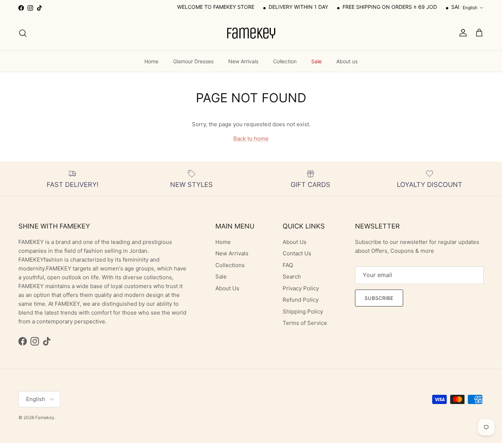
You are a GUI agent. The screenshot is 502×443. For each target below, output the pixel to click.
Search (292, 276)
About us (347, 61)
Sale (316, 61)
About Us (227, 288)
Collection (285, 61)
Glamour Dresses (193, 61)
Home (151, 61)
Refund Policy (301, 299)
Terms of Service (305, 322)
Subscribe (379, 298)
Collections (230, 265)
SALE (452, 7)
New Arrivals (243, 61)
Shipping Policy (303, 311)
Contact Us (297, 253)
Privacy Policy (301, 288)
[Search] (22, 33)
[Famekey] (251, 33)
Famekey (44, 417)
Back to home (251, 138)
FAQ (288, 265)
